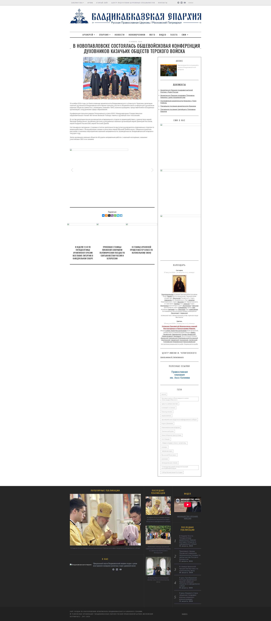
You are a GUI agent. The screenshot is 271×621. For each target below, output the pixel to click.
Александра (193, 309)
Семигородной (167, 336)
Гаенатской (175, 340)
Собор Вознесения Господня (172, 472)
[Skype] (118, 215)
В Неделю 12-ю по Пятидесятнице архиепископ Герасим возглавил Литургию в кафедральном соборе (83, 253)
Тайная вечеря (167, 451)
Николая (195, 305)
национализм (166, 415)
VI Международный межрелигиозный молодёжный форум (175, 467)
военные (165, 459)
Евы (193, 307)
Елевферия (182, 307)
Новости (120, 34)
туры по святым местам (170, 404)
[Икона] (179, 293)
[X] (109, 215)
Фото (152, 34)
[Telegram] (121, 215)
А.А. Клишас (166, 439)
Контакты (162, 2)
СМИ (184, 34)
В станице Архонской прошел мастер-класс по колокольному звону (141, 250)
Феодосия (176, 298)
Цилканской (173, 338)
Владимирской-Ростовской (188, 338)
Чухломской (184, 340)
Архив (90, 2)
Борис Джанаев (167, 423)
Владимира (165, 305)
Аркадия (191, 300)
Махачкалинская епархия (171, 427)
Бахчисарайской (189, 342)
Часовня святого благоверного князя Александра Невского (175, 399)
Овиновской (176, 334)
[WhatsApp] (115, 215)
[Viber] (112, 215)
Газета (174, 34)
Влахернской (178, 342)
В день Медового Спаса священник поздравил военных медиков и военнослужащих (188, 596)
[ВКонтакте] (103, 215)
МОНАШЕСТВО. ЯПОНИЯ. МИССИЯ (187, 517)
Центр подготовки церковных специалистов (133, 2)
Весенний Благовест (169, 455)
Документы (179, 84)
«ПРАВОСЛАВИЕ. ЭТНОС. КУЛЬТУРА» (174, 443)
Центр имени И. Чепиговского (172, 357)
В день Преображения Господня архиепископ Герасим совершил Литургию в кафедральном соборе (189, 582)
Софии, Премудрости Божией (175, 330)
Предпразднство (167, 294)
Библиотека (77, 2)
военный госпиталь (168, 407)
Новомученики (137, 34)
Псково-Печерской (188, 334)
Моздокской (165, 340)
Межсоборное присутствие (171, 435)
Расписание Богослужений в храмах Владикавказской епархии (188, 67)
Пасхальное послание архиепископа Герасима (178, 106)
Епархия (104, 34)
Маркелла (168, 300)
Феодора (181, 309)
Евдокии (171, 309)
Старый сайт (102, 2)
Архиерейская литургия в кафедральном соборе (179, 419)
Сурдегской (193, 340)
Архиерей (88, 34)
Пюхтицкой (177, 336)
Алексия (187, 304)
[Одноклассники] (106, 215)
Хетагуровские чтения (169, 463)
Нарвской (184, 313)
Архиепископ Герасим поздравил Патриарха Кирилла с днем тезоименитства (177, 96)
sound (164, 394)
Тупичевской (168, 342)
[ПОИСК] (199, 2)
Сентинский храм (168, 431)
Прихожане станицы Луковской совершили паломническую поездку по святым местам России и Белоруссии (112, 253)
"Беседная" (175, 313)
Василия (181, 302)
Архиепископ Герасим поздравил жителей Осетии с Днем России (176, 91)
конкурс (164, 447)
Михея (169, 296)
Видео (162, 34)
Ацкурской (164, 338)
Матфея (177, 304)
